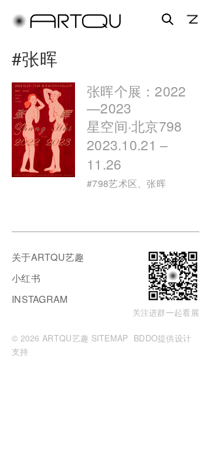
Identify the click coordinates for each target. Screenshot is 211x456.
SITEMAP (109, 338)
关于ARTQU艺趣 (48, 257)
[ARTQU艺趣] (66, 25)
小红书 (26, 278)
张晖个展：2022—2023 (136, 127)
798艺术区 (114, 183)
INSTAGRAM (40, 299)
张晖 (156, 183)
